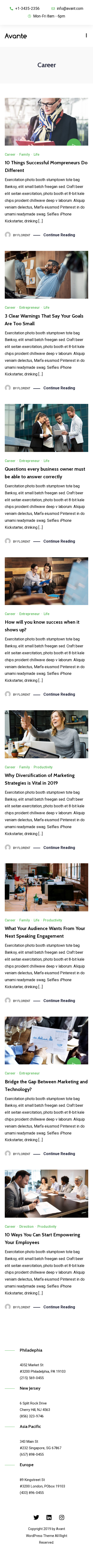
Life (36, 154)
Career (10, 154)
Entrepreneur (29, 307)
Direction (26, 1226)
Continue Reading (59, 235)
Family (24, 154)
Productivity (43, 767)
